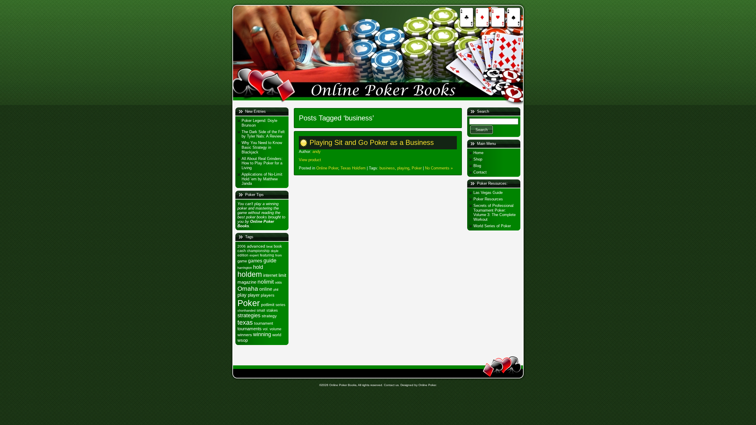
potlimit (267, 304)
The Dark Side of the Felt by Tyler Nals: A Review (263, 134)
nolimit (266, 282)
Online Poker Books (342, 385)
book (278, 246)
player (254, 295)
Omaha (247, 288)
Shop (477, 159)
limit (282, 275)
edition (242, 255)
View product (310, 160)
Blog (477, 166)
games (255, 260)
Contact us (391, 385)
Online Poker (327, 168)
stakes (272, 310)
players (267, 295)
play (242, 295)
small (261, 310)
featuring (267, 255)
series (280, 305)
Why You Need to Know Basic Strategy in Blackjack (262, 147)
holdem (249, 274)
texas (245, 322)
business (387, 168)
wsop (242, 340)
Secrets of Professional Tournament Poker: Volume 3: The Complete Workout (494, 212)
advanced (256, 246)
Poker (248, 303)
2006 (241, 246)
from (278, 255)
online (265, 289)
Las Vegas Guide (488, 192)
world (276, 335)
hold (258, 267)
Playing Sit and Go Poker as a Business (371, 142)
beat (269, 246)
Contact (480, 172)
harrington (244, 267)
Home (478, 153)
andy (316, 151)
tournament (263, 323)
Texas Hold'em (353, 168)
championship (258, 251)
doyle (274, 251)
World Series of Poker (492, 226)
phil (275, 289)
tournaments (249, 328)
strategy (269, 315)
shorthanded (246, 310)
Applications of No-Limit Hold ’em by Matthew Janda (262, 179)
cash (241, 251)
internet (270, 275)
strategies (248, 315)
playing (403, 168)
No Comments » (439, 168)
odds (278, 282)
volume (275, 329)
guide (269, 260)
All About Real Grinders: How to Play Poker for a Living (262, 163)
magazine (246, 282)
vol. (265, 329)
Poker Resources (488, 199)
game (242, 261)
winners (244, 334)
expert (254, 255)
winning (262, 334)
